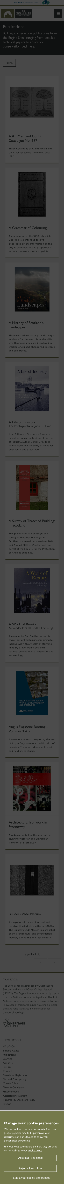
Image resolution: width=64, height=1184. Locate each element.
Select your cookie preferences (31, 1177)
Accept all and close (30, 1157)
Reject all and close (30, 1168)
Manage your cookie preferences (31, 1123)
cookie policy (35, 1150)
